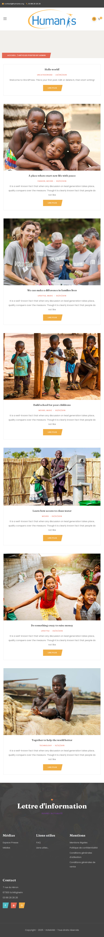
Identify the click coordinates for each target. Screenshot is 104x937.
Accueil (11, 55)
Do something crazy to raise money (52, 625)
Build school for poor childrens (52, 405)
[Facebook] (5, 905)
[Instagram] (21, 905)
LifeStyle (42, 296)
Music (50, 296)
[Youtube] (13, 905)
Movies (49, 181)
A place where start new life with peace (52, 175)
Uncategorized (45, 75)
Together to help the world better (52, 740)
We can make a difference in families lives (52, 290)
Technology (45, 745)
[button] (99, 19)
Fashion (41, 181)
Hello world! (52, 69)
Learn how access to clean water (52, 510)
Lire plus (52, 88)
